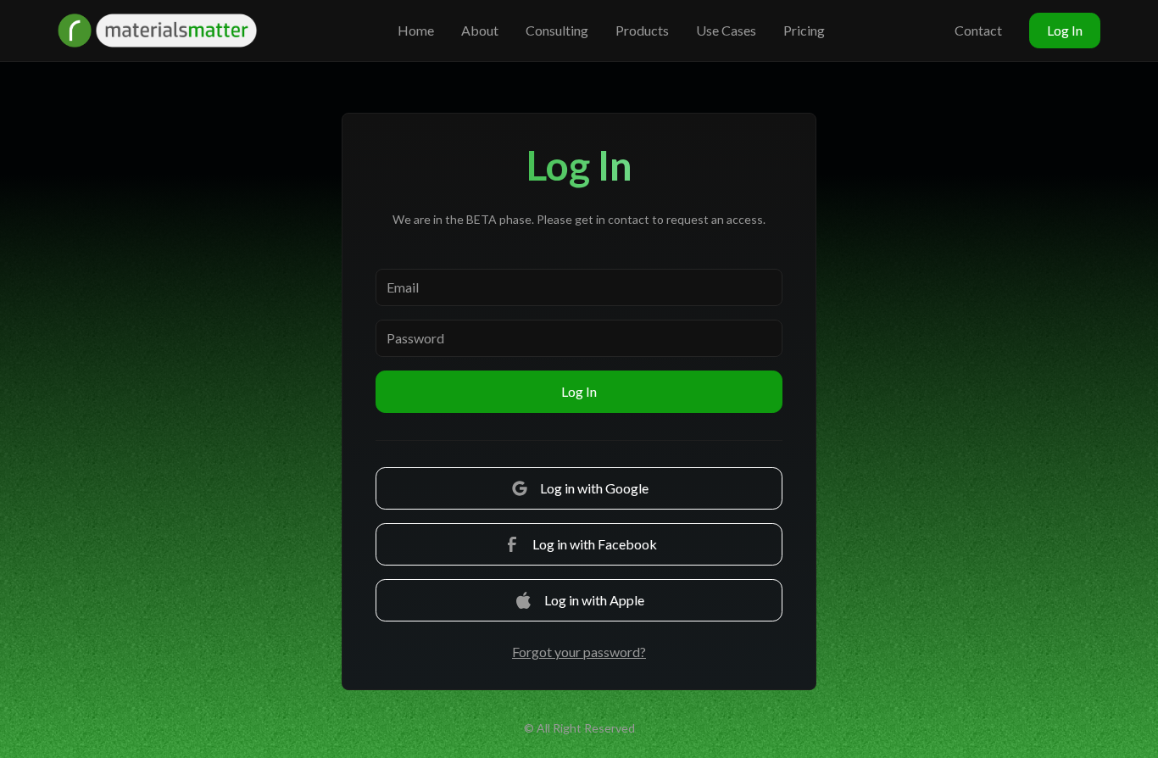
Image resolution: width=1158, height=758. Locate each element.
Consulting (557, 30)
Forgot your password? (579, 652)
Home (416, 30)
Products (642, 30)
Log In (1065, 30)
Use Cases (726, 30)
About (479, 30)
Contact (978, 30)
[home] (159, 30)
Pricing (804, 30)
